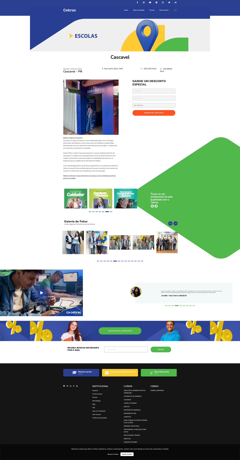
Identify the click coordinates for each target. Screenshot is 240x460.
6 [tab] (107, 211)
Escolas (94, 397)
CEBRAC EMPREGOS (157, 390)
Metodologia (96, 401)
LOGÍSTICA (127, 417)
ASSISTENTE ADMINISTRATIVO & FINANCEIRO (134, 392)
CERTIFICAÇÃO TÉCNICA (132, 435)
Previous (152, 206)
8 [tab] (190, 305)
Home (126, 10)
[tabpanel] (75, 200)
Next (156, 206)
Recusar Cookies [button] (113, 454)
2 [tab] (94, 211)
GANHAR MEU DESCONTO (120, 331)
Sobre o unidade (138, 10)
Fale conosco (164, 10)
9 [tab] (193, 305)
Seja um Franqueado (98, 411)
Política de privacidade (99, 418)
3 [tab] (172, 305)
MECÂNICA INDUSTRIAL (131, 426)
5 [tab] (104, 211)
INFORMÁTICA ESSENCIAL (132, 410)
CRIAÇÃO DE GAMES (130, 442)
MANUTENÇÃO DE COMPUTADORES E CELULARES (135, 421)
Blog (93, 404)
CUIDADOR (127, 400)
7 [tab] (111, 211)
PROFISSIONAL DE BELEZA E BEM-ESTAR (135, 431)
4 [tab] (101, 211)
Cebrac (69, 10)
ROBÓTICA (127, 439)
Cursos (151, 10)
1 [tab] (90, 211)
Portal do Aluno (97, 394)
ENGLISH (127, 406)
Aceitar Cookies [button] (127, 454)
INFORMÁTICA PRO (130, 413)
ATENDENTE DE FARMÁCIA (132, 396)
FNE (93, 407)
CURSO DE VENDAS (130, 403)
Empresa (95, 390)
